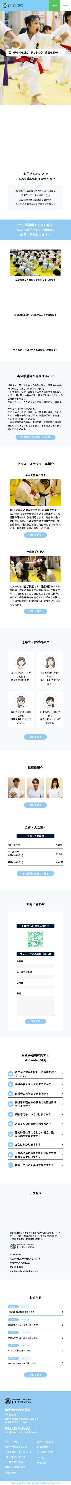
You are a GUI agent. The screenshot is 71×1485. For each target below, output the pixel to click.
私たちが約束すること (16, 1447)
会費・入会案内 (45, 1441)
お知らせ (41, 1463)
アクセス (41, 1457)
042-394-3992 (17, 1428)
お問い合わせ (44, 1447)
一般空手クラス (14, 1462)
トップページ (11, 1441)
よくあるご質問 (45, 1452)
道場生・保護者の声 (15, 1467)
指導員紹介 (10, 1472)
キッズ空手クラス (16, 1457)
